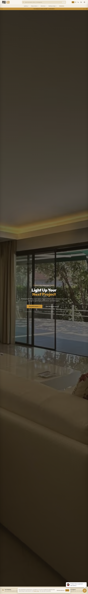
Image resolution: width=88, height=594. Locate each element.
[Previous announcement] (2, 9)
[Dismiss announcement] (86, 9)
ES (75, 2)
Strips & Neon (34, 6)
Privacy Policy (36, 591)
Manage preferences (60, 590)
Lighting (26, 6)
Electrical (43, 6)
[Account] (84, 2)
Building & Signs (52, 6)
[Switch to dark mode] (78, 2)
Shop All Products (34, 306)
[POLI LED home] (5, 2)
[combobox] (44, 2)
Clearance (61, 6)
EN (73, 2)
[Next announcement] (84, 9)
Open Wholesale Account (52, 306)
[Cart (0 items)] (81, 2)
